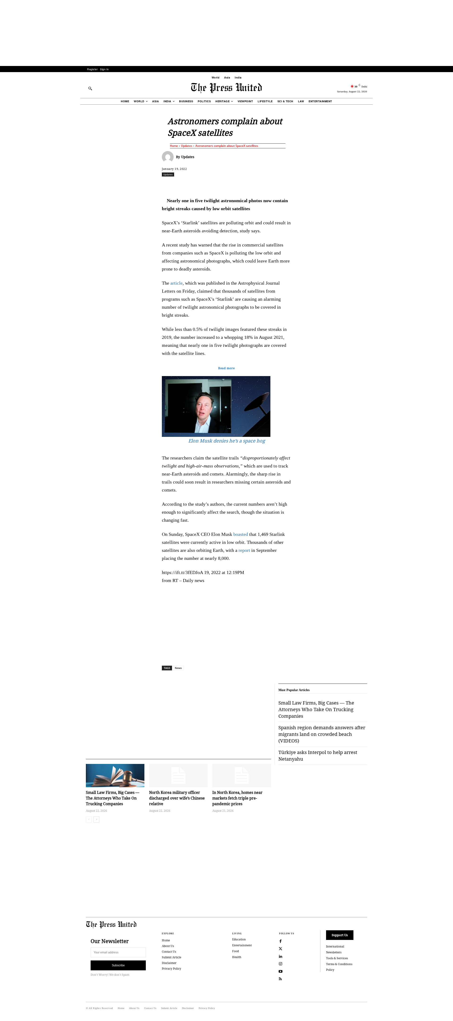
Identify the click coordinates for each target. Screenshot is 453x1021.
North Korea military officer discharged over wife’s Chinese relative (177, 798)
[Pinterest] (249, 184)
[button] (90, 88)
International (335, 946)
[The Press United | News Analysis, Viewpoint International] (226, 88)
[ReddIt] (217, 184)
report (244, 550)
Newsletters (333, 952)
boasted (240, 534)
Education (239, 939)
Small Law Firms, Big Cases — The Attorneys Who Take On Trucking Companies (112, 798)
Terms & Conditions (339, 964)
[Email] (260, 184)
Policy (330, 970)
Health (236, 957)
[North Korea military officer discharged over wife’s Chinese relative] (178, 775)
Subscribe (118, 965)
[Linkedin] (238, 184)
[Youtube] (280, 971)
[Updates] (169, 157)
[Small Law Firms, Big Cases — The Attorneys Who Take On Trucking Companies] (115, 775)
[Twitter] (280, 949)
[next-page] (96, 819)
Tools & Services (337, 958)
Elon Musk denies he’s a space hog (226, 441)
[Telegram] (282, 184)
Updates (186, 146)
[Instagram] (280, 964)
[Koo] (368, 184)
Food (235, 951)
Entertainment (242, 945)
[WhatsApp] (227, 184)
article (176, 283)
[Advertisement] (226, 33)
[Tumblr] (271, 184)
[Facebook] (195, 184)
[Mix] (293, 184)
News (178, 668)
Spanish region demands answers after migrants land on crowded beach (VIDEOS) (321, 734)
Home (174, 146)
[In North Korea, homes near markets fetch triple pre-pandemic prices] (241, 775)
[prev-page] (89, 819)
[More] (380, 184)
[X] (206, 184)
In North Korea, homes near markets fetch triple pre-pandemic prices (237, 798)
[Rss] (280, 979)
